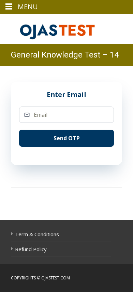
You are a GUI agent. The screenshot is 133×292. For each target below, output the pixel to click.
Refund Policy (31, 249)
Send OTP (67, 138)
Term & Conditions (37, 234)
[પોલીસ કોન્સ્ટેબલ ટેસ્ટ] (53, 28)
